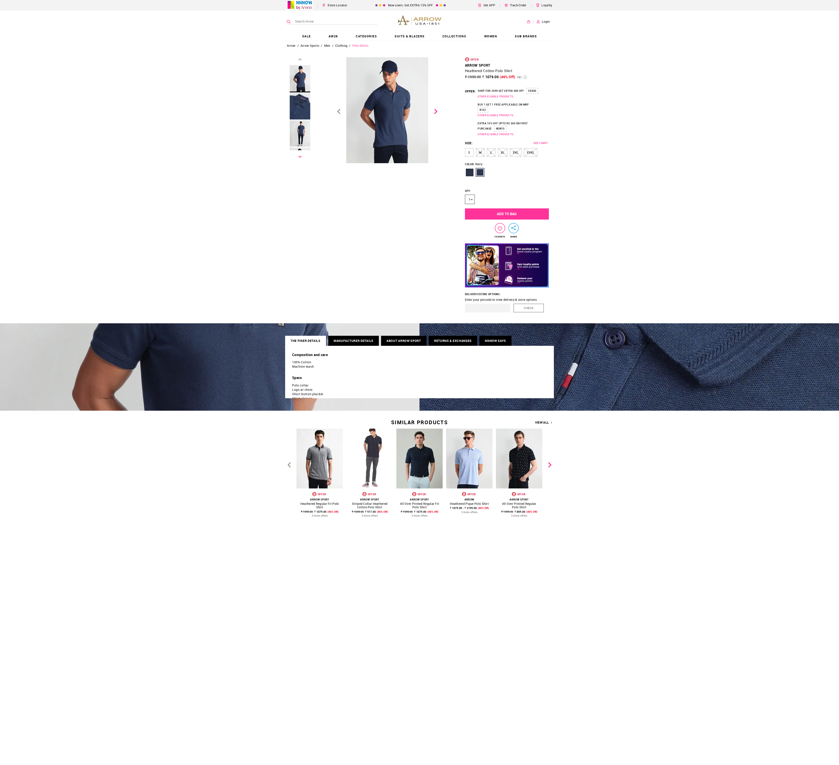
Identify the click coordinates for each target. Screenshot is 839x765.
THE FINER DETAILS (306, 341)
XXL (515, 152)
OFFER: (470, 91)
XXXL (530, 152)
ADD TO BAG (507, 213)
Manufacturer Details (353, 341)
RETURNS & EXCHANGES (453, 341)
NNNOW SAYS (495, 341)
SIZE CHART (540, 143)
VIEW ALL (542, 422)
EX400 (532, 90)
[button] (469, 172)
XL (502, 152)
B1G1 (483, 109)
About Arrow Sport (404, 341)
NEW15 (500, 128)
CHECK (529, 308)
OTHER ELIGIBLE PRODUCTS (495, 96)
